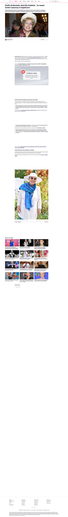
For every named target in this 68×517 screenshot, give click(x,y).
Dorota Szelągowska (36, 501)
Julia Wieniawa (23, 501)
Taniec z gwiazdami (49, 503)
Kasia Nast (10, 502)
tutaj (23, 515)
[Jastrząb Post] (15, 1)
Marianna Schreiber (11, 504)
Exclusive (24, 1)
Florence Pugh (23, 502)
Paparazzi (28, 1)
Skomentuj (42, 39)
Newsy (21, 1)
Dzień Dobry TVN (48, 501)
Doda (9, 503)
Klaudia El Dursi (36, 503)
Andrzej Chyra (23, 503)
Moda (35, 1)
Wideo (39, 1)
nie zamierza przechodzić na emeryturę (34, 57)
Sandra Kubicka (11, 501)
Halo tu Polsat (48, 502)
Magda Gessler (35, 504)
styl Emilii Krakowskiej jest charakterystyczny (29, 110)
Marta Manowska (36, 502)
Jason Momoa (23, 504)
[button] (52, 1)
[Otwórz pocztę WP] (50, 1)
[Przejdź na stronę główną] (10, 1)
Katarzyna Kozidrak (9, 39)
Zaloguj (55, 1)
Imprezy (32, 1)
